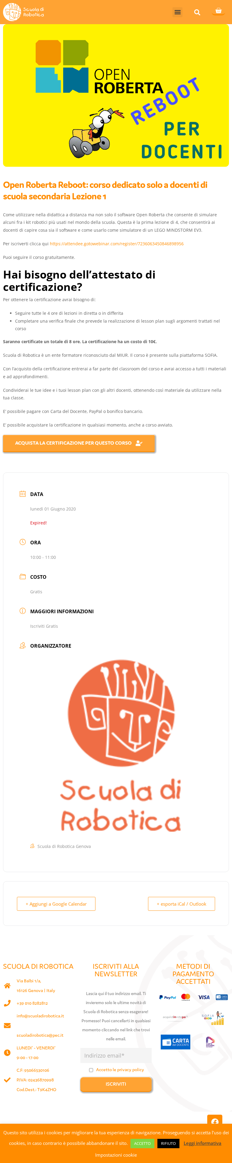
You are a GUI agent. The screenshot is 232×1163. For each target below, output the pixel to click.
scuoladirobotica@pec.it (40, 1035)
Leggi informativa (202, 1143)
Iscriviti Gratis (44, 626)
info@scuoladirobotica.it (40, 1016)
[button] (177, 12)
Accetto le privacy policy (120, 1069)
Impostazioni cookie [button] (116, 1155)
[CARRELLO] (218, 11)
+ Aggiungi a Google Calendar (56, 904)
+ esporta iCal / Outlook (181, 904)
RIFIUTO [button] (168, 1143)
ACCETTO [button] (142, 1143)
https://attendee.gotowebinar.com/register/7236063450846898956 (117, 243)
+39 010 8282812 (32, 1003)
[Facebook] (214, 1122)
